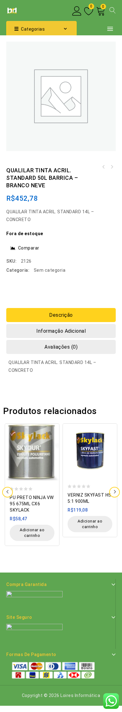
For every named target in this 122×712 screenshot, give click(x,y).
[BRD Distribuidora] (11, 10)
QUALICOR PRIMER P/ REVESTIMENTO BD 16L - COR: (103, 167)
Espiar (52, 425)
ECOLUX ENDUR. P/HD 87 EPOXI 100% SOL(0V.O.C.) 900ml (111, 167)
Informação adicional (61, 331)
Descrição (61, 315)
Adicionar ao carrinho (32, 533)
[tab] (61, 315)
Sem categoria (50, 270)
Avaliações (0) (61, 347)
